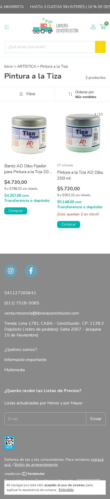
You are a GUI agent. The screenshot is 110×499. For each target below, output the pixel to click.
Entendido (66, 490)
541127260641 (20, 293)
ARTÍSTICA (27, 66)
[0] (103, 27)
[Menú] (6, 27)
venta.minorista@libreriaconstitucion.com (41, 313)
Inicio (8, 66)
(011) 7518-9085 (21, 303)
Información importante (25, 360)
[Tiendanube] (25, 475)
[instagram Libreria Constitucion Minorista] (10, 270)
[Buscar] (100, 47)
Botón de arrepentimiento (36, 464)
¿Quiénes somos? (20, 350)
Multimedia (14, 370)
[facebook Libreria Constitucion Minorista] (31, 270)
